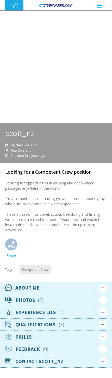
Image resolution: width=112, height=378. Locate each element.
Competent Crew (35, 269)
